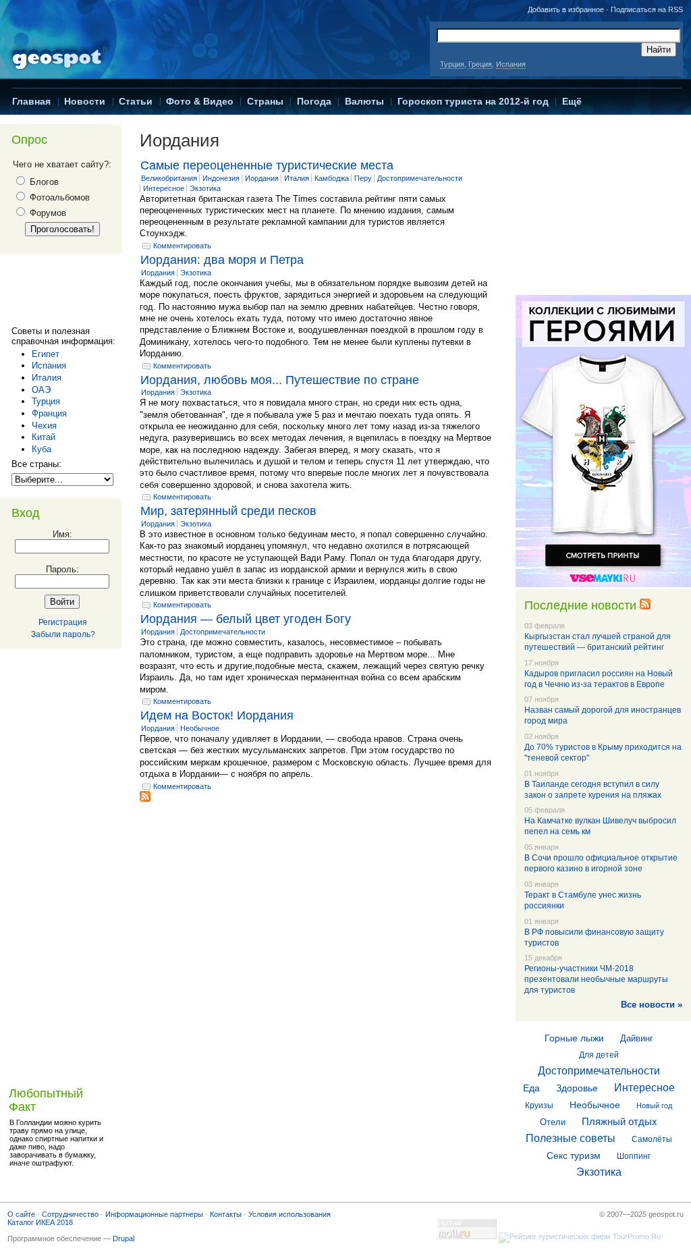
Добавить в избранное (566, 9)
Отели (552, 1122)
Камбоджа (331, 178)
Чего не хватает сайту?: (62, 164)
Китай (43, 437)
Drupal (123, 1238)
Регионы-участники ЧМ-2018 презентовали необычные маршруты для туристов (596, 979)
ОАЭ (41, 390)
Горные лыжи (574, 1038)
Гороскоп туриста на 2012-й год (473, 101)
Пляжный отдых (619, 1121)
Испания (511, 64)
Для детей (599, 1055)
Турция (452, 64)
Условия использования (289, 1214)
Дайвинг (636, 1038)
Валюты (364, 101)
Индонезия (221, 178)
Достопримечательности (419, 178)
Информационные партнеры (154, 1214)
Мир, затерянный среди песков (228, 511)
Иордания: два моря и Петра (222, 260)
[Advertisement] (65, 293)
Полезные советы (570, 1138)
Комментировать (182, 246)
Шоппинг (634, 1156)
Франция (49, 413)
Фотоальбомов (58, 197)
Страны (265, 101)
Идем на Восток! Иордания (217, 715)
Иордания (262, 178)
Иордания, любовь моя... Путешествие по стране (279, 380)
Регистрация (62, 622)
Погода (314, 101)
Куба (41, 449)
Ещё (572, 101)
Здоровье (577, 1088)
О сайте (21, 1214)
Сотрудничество (70, 1214)
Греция (480, 64)
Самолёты (652, 1139)
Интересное (163, 188)
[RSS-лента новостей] (645, 605)
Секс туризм (574, 1155)
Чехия (44, 425)
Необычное (199, 728)
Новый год (654, 1105)
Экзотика (205, 188)
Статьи (136, 101)
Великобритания (169, 178)
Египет (45, 354)
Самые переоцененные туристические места (266, 165)
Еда (531, 1088)
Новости (84, 101)
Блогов (43, 182)
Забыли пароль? (63, 634)
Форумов (46, 213)
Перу (363, 178)
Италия (46, 378)
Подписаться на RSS (647, 9)
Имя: (62, 534)
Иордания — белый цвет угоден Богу (245, 619)
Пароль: (62, 569)
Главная (31, 101)
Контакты (226, 1214)
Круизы (539, 1105)
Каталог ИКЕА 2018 (40, 1222)
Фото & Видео (199, 101)
